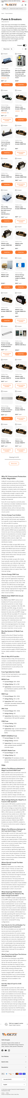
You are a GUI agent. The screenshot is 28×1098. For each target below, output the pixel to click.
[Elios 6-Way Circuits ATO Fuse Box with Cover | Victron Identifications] (7, 197)
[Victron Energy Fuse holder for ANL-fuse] (7, 132)
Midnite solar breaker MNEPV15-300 (20, 311)
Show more (14, 463)
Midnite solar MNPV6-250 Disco (20, 344)
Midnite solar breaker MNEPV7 (20, 442)
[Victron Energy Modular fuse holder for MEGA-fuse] (21, 265)
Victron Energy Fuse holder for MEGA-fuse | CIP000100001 (5, 73)
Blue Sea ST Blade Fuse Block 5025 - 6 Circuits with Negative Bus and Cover (20, 74)
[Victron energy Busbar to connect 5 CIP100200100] (7, 398)
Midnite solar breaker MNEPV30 (20, 143)
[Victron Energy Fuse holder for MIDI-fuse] (7, 97)
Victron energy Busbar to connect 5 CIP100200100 (6, 409)
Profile (7, 1093)
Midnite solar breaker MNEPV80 (6, 244)
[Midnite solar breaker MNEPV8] (7, 431)
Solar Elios (16, 1094)
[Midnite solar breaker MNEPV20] (21, 197)
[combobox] (14, 8)
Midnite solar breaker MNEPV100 (20, 176)
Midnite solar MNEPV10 (19, 244)
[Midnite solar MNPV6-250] (7, 265)
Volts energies (8, 1089)
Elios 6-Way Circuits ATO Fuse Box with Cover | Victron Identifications (6, 210)
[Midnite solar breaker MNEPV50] (7, 300)
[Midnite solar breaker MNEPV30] (21, 132)
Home (2, 13)
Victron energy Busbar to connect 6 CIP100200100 (6, 344)
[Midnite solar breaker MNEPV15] (21, 97)
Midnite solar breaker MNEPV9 (20, 409)
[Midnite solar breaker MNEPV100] (21, 165)
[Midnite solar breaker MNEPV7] (21, 431)
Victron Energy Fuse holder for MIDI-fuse (5, 108)
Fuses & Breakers (9, 13)
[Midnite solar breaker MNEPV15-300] (21, 300)
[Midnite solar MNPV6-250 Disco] (21, 333)
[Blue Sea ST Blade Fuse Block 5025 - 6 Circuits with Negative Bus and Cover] (21, 61)
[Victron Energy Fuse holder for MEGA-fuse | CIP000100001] (7, 61)
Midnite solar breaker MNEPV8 (6, 442)
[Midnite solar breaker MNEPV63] (7, 165)
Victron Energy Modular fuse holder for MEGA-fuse (20, 277)
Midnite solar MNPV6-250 (5, 275)
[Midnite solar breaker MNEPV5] (7, 366)
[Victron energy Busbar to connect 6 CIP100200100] (7, 333)
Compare (19, 45)
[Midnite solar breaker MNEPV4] (21, 367)
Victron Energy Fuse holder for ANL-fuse (5, 144)
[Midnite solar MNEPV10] (21, 234)
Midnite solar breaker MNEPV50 (6, 310)
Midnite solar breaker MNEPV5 (6, 377)
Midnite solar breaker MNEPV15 (20, 108)
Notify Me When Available (7, 120)
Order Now (7, 84)
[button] (25, 5)
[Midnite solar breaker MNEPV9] (21, 398)
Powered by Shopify (15, 1089)
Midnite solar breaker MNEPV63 (6, 176)
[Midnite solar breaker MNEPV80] (7, 234)
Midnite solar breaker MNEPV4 (20, 377)
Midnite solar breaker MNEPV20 (20, 207)
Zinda (9, 1090)
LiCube (12, 1094)
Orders (2, 1093)
